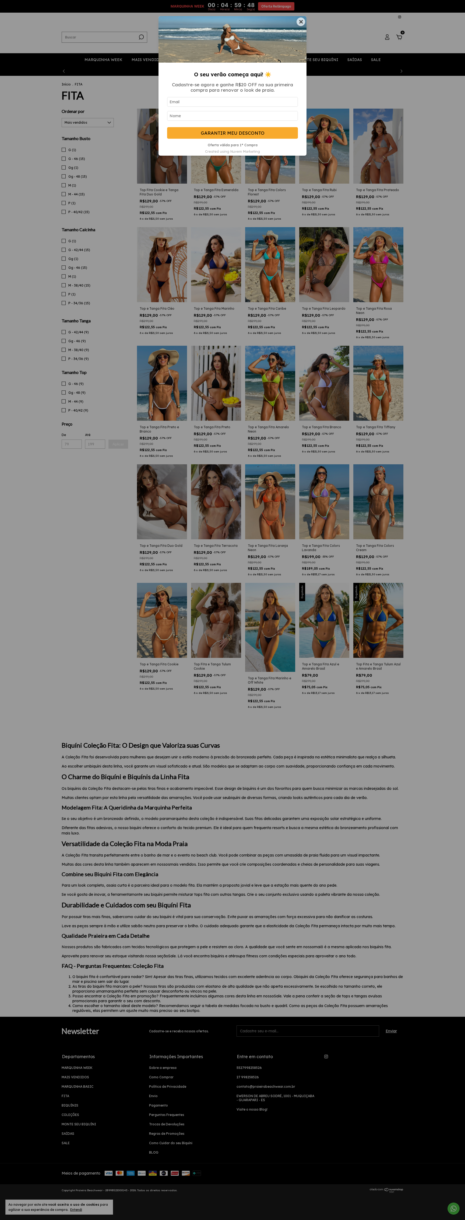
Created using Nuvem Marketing (232, 151)
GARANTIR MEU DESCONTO (233, 133)
